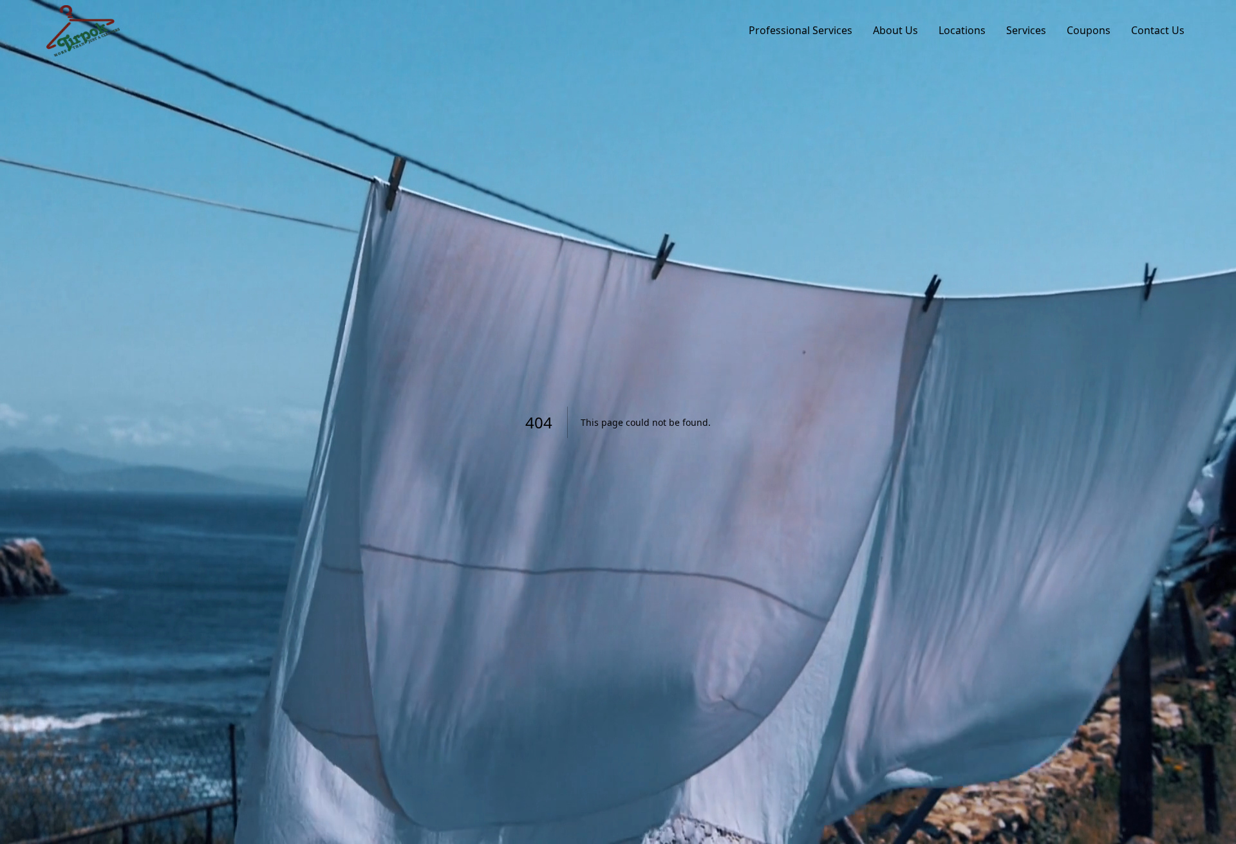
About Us (895, 30)
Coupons (1088, 30)
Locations (962, 30)
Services (1026, 30)
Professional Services (800, 30)
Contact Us (1157, 30)
